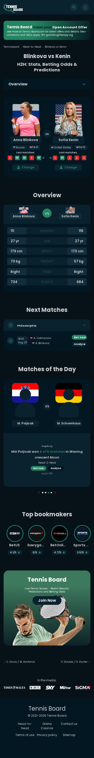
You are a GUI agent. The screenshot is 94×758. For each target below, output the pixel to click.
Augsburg (47, 446)
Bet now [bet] (80, 337)
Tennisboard (11, 47)
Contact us (69, 724)
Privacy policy (47, 735)
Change (28, 167)
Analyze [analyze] (56, 468)
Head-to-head (25, 726)
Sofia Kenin (68, 139)
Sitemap (69, 735)
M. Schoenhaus (69, 423)
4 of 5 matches (52, 451)
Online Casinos (47, 726)
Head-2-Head (47, 463)
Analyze (80, 344)
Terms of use (24, 735)
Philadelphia (26, 325)
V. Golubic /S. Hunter (74, 662)
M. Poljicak (25, 423)
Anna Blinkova (25, 139)
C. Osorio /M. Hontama (21, 662)
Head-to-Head (32, 47)
